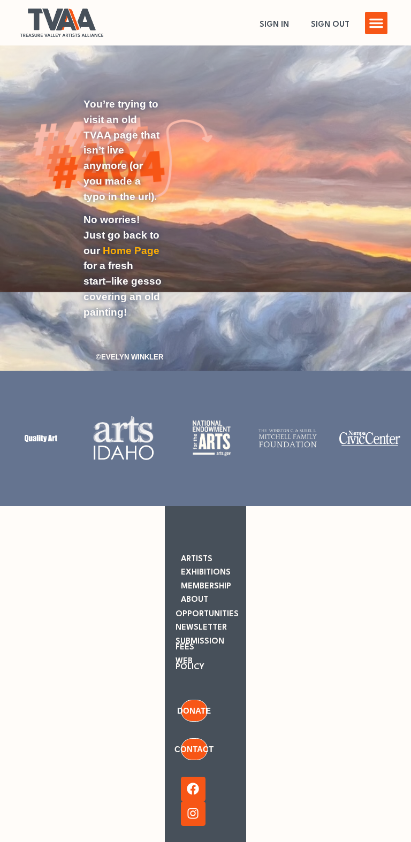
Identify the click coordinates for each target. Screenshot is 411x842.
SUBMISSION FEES (200, 645)
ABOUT (194, 600)
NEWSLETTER (201, 628)
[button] (376, 23)
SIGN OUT (330, 25)
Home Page (131, 250)
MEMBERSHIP (206, 587)
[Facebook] (193, 789)
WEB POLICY (190, 664)
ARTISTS (196, 559)
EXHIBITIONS (206, 573)
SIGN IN (274, 25)
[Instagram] (193, 813)
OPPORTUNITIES (207, 614)
